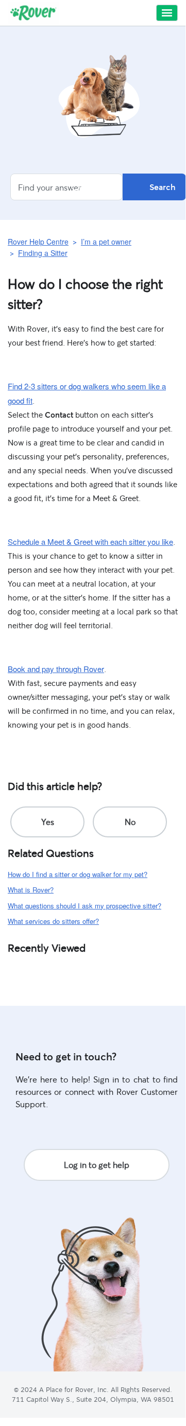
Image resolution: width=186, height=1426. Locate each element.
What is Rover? (31, 890)
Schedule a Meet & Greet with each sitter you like (90, 541)
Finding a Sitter (42, 253)
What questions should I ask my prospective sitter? (84, 905)
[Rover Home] (33, 13)
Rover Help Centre (38, 241)
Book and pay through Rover (56, 668)
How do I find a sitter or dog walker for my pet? (77, 874)
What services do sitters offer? (53, 921)
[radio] (47, 821)
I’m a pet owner (106, 241)
